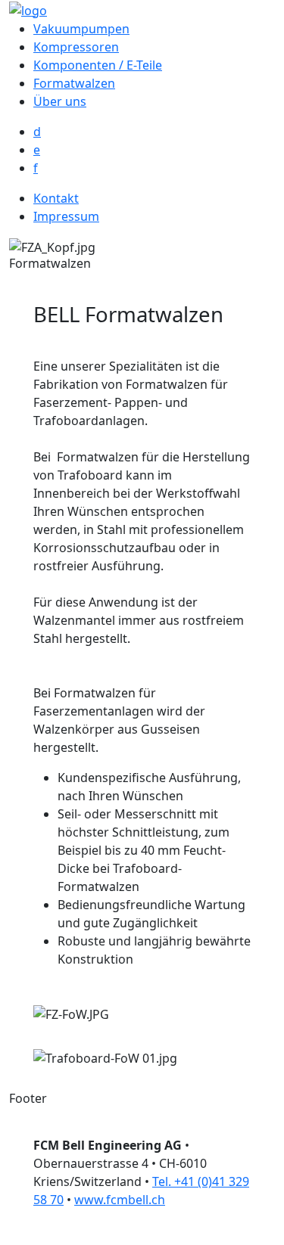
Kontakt (56, 198)
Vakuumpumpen (81, 28)
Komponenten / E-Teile (97, 65)
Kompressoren (76, 47)
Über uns (59, 101)
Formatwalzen (74, 83)
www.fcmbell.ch (119, 1199)
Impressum (66, 216)
